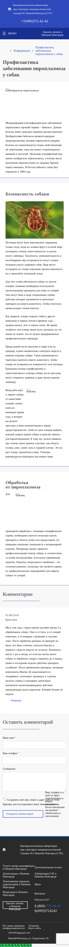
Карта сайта (34, 928)
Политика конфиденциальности (21, 926)
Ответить (16, 700)
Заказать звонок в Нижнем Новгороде (52, 33)
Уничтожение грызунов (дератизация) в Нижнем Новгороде (16, 884)
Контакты (40, 893)
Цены (38, 884)
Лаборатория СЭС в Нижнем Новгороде (45, 875)
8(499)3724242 (46, 911)
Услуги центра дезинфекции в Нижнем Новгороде (18, 867)
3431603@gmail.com (19, 932)
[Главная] (4, 51)
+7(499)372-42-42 (34, 21)
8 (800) (48, 906)
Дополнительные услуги (48, 867)
